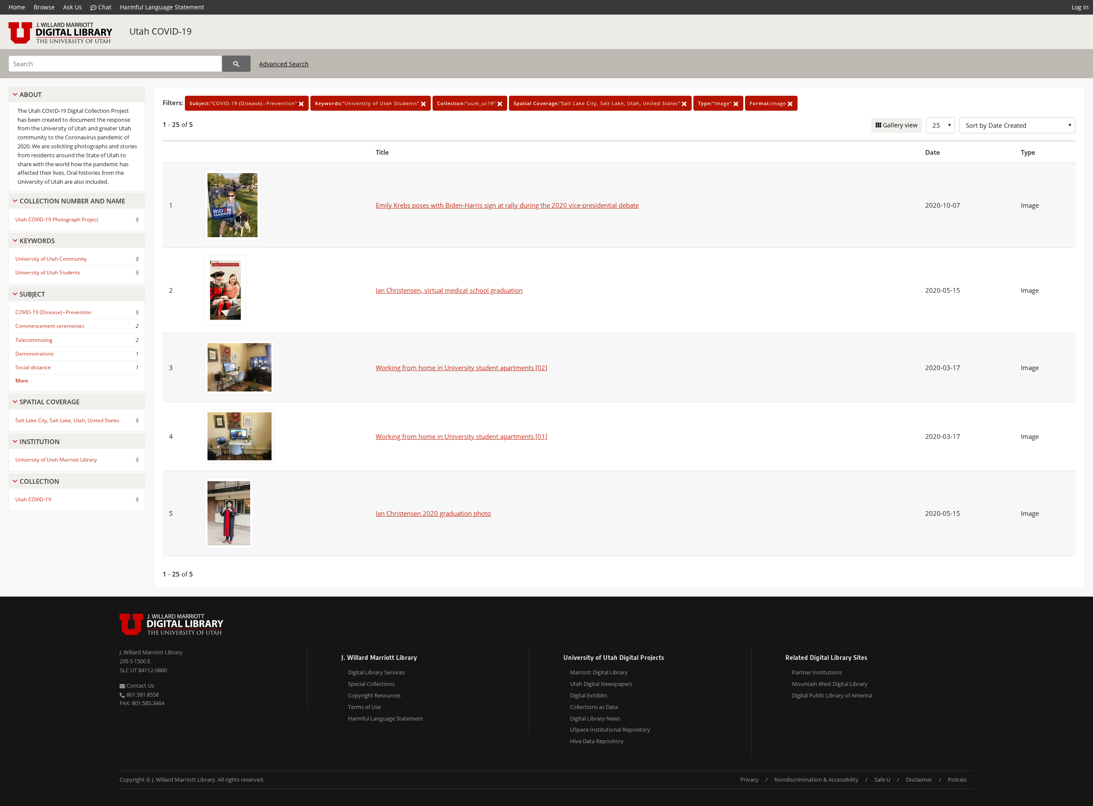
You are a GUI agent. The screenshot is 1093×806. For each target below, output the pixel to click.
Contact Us (139, 685)
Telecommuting (34, 340)
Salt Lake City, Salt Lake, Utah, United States (67, 420)
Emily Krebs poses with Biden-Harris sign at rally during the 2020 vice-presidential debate (507, 205)
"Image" (716, 103)
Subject (32, 294)
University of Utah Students (47, 272)
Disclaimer (919, 779)
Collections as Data (594, 707)
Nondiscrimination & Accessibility (816, 779)
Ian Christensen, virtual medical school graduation (449, 290)
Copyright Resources (374, 695)
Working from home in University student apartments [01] (461, 436)
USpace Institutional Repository (610, 729)
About (30, 94)
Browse (44, 7)
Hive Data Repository (597, 741)
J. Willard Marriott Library (151, 652)
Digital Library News (595, 718)
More (21, 380)
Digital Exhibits (588, 695)
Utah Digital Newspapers (601, 684)
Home (17, 7)
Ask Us (72, 7)
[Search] (236, 64)
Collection (39, 481)
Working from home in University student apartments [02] (461, 367)
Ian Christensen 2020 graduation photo (433, 513)
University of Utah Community (51, 258)
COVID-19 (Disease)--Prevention (53, 312)
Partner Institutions (817, 672)
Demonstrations (34, 353)
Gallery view (899, 125)
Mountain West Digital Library (830, 684)
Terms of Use (364, 707)
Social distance (33, 367)
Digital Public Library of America (832, 695)
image (769, 103)
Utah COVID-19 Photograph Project (56, 219)
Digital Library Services (376, 672)
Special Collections (371, 684)
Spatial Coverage (49, 401)
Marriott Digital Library (599, 672)
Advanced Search (284, 64)
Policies (957, 779)
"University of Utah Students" (368, 103)
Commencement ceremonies (50, 325)
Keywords (37, 240)
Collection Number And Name (72, 201)
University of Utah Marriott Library (56, 459)
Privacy (749, 779)
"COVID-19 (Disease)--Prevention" (244, 103)
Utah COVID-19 (160, 31)
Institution (40, 441)
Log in (1080, 7)
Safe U (882, 779)
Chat (103, 7)
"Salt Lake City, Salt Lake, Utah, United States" (598, 103)
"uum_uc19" (467, 103)
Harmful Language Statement (162, 7)
